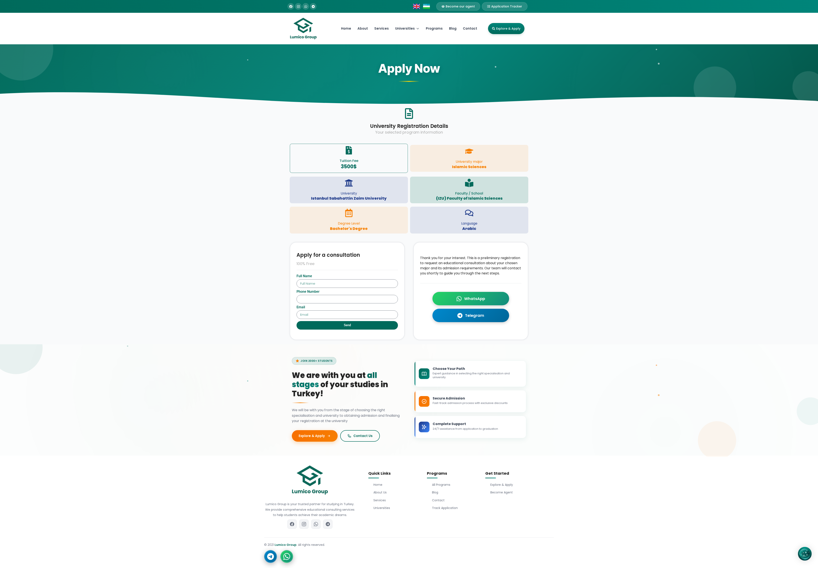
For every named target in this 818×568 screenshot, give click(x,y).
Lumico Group (286, 545)
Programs (434, 28)
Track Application (445, 508)
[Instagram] (298, 6)
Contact (470, 28)
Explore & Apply (501, 485)
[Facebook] (291, 6)
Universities (381, 508)
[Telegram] (313, 6)
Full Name (304, 276)
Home (346, 28)
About (362, 28)
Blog (453, 28)
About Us (380, 492)
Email (301, 307)
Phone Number (308, 292)
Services (381, 28)
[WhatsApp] (316, 524)
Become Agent (501, 492)
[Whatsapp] (305, 6)
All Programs (441, 485)
